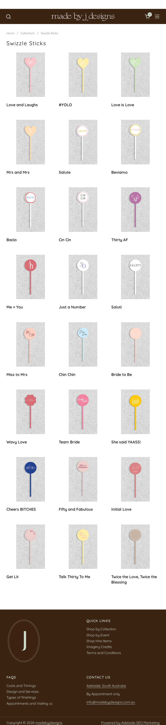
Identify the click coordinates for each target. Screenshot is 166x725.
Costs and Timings (21, 685)
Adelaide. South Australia (106, 685)
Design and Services (22, 691)
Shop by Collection (101, 629)
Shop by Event (97, 635)
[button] (8, 16)
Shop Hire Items (99, 641)
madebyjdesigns (48, 722)
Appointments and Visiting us (29, 703)
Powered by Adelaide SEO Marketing (130, 722)
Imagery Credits (99, 647)
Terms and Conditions (103, 653)
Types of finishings (21, 697)
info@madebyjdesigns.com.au (110, 702)
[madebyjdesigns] (83, 16)
